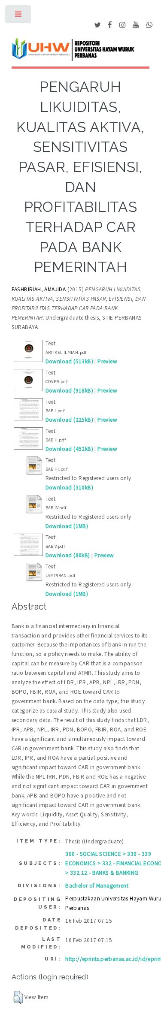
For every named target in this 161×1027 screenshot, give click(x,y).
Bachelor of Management (96, 885)
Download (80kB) (68, 555)
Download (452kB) (69, 449)
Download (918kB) (69, 390)
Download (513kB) (69, 361)
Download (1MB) (67, 526)
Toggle (18, 16)
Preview (107, 361)
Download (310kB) (69, 487)
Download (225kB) (69, 419)
